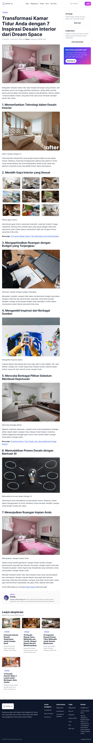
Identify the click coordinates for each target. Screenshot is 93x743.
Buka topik (77, 23)
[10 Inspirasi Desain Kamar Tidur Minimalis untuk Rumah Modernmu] (51, 623)
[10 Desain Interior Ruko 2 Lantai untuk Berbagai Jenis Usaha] (11, 662)
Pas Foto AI (47, 717)
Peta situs (53, 3)
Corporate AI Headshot (60, 715)
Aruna (27, 39)
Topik (27, 3)
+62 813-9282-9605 (85, 712)
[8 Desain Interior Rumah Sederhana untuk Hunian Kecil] (11, 623)
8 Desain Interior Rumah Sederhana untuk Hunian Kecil (11, 639)
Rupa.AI (70, 711)
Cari (87, 3)
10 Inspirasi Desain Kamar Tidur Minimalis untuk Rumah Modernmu (50, 639)
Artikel (42, 3)
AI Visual (5, 12)
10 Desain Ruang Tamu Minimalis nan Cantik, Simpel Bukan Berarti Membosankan (30, 640)
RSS (69, 725)
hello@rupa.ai (85, 707)
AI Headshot (47, 710)
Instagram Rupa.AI (86, 739)
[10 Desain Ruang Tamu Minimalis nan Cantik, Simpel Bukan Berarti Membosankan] (31, 623)
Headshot (71, 714)
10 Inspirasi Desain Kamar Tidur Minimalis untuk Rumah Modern (35, 236)
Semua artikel (72, 718)
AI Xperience (60, 711)
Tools (47, 3)
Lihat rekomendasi (77, 42)
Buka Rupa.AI (71, 61)
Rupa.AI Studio (48, 713)
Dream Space (30, 587)
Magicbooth (34, 3)
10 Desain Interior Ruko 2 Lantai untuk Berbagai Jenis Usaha (10, 678)
